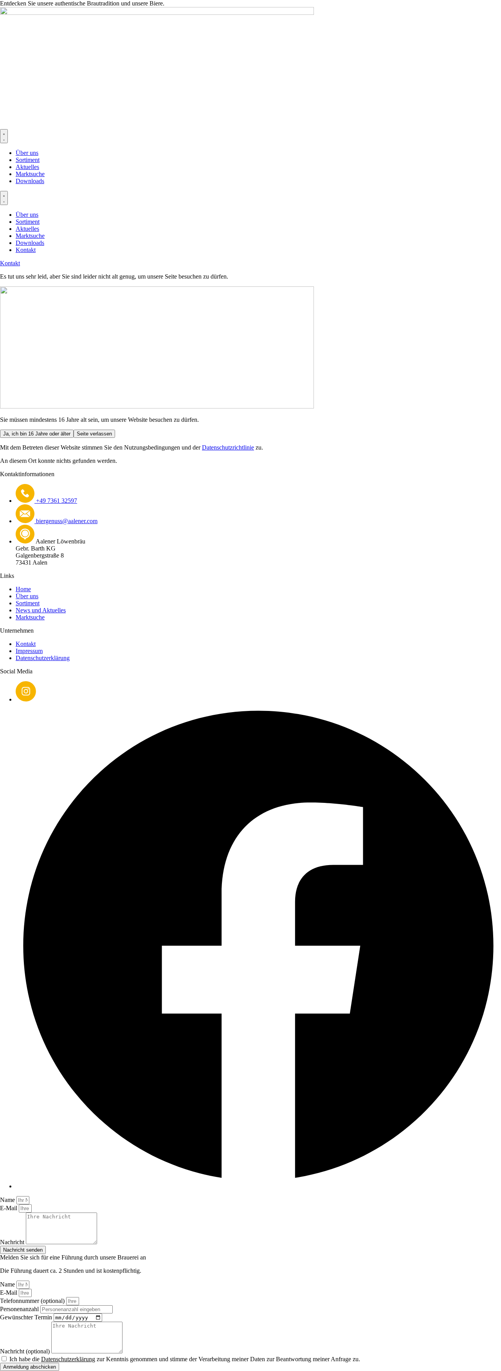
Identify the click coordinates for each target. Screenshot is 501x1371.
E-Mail (9, 1208)
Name (8, 1199)
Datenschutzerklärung (68, 1359)
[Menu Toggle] (4, 136)
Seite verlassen (94, 434)
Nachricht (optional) (25, 1351)
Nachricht (13, 1242)
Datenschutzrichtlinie (228, 447)
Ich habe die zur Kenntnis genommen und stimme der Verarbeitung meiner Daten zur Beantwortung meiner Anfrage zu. (184, 1359)
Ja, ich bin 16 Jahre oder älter (36, 434)
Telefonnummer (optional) (33, 1300)
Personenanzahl (20, 1309)
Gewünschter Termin (27, 1317)
